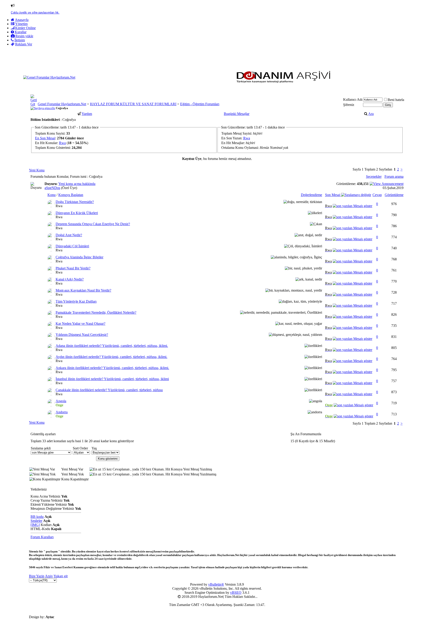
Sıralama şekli (41, 448)
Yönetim (21, 24)
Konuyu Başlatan (70, 195)
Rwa (62, 143)
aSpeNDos (52, 188)
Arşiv (49, 576)
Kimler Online (25, 28)
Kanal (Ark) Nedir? (70, 279)
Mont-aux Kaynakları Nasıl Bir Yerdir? (83, 290)
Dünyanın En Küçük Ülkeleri (77, 213)
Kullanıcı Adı (352, 99)
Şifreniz (348, 105)
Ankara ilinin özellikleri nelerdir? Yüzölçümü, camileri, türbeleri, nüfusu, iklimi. (112, 368)
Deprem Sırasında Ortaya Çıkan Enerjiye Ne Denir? (93, 224)
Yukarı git (61, 576)
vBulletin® (216, 584)
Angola (61, 401)
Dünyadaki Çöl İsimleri (72, 246)
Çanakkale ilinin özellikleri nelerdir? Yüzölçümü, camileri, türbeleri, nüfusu (109, 390)
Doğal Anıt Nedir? (69, 235)
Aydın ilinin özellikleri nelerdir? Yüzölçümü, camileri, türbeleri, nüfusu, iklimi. (111, 357)
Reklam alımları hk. (23, 12)
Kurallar (20, 32)
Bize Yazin (36, 576)
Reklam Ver (23, 44)
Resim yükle (24, 36)
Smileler (36, 521)
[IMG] (35, 525)
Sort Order (80, 448)
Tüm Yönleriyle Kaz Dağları (76, 301)
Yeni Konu (37, 170)
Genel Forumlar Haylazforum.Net (62, 104)
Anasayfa (21, 20)
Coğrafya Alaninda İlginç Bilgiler (79, 257)
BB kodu (37, 517)
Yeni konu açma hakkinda (76, 184)
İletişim (19, 40)
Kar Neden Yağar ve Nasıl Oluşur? (80, 323)
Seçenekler (374, 176)
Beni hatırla (396, 100)
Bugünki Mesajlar (236, 114)
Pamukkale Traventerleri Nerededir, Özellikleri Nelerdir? (96, 312)
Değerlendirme (311, 195)
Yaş (94, 448)
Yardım (87, 114)
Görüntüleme (394, 195)
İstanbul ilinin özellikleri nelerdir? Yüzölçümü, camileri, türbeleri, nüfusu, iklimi (112, 379)
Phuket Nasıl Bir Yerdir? (73, 268)
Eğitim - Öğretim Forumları (199, 104)
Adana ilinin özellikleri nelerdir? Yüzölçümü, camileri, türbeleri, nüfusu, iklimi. (112, 346)
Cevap (377, 195)
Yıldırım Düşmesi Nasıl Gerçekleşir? (82, 335)
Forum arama (393, 176)
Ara (371, 114)
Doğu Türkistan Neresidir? (75, 202)
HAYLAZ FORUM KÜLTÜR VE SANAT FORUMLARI (133, 104)
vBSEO (235, 592)
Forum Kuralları (42, 537)
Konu (51, 195)
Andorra (62, 412)
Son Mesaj (333, 195)
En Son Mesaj (45, 138)
